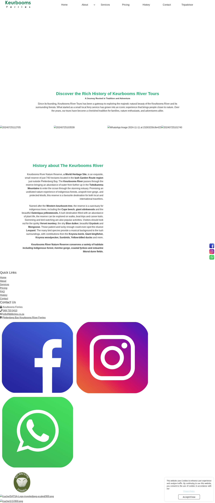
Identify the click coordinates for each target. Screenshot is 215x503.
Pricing (125, 5)
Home (64, 5)
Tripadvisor (187, 5)
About (85, 5)
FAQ (2, 291)
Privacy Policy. (189, 491)
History (146, 5)
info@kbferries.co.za (13, 314)
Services (105, 5)
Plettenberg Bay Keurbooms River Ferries (24, 317)
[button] (94, 3)
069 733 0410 (10, 310)
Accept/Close (189, 497)
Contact (167, 5)
